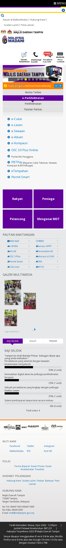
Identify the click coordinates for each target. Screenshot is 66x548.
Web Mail (14, 241)
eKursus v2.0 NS (46, 256)
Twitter (30, 446)
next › (35, 329)
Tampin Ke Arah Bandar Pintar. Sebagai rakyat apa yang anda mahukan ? (32, 357)
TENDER (53, 341)
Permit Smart (20, 177)
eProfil (12, 251)
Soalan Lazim (11, 25)
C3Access (14, 266)
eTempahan (19, 171)
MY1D (41, 266)
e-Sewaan (18, 131)
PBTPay (16, 162)
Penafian (39, 469)
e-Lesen (16, 125)
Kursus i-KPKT (45, 246)
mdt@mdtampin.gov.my (21, 512)
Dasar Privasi (37, 466)
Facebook (15, 446)
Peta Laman (27, 25)
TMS (40, 261)
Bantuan (49, 480)
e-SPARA (13, 246)
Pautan (40, 480)
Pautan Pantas (33, 109)
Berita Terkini (33, 92)
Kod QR (48, 451)
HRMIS (40, 241)
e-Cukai (16, 119)
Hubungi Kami (37, 19)
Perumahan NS (45, 251)
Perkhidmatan (33, 103)
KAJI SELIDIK (15, 341)
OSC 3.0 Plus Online (24, 150)
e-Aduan (17, 137)
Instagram (49, 446)
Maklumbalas (16, 451)
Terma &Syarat (22, 466)
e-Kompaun (19, 143)
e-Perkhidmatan (33, 98)
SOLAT (33, 341)
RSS (28, 451)
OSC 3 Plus (14, 256)
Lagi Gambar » (12, 331)
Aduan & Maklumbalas (15, 19)
